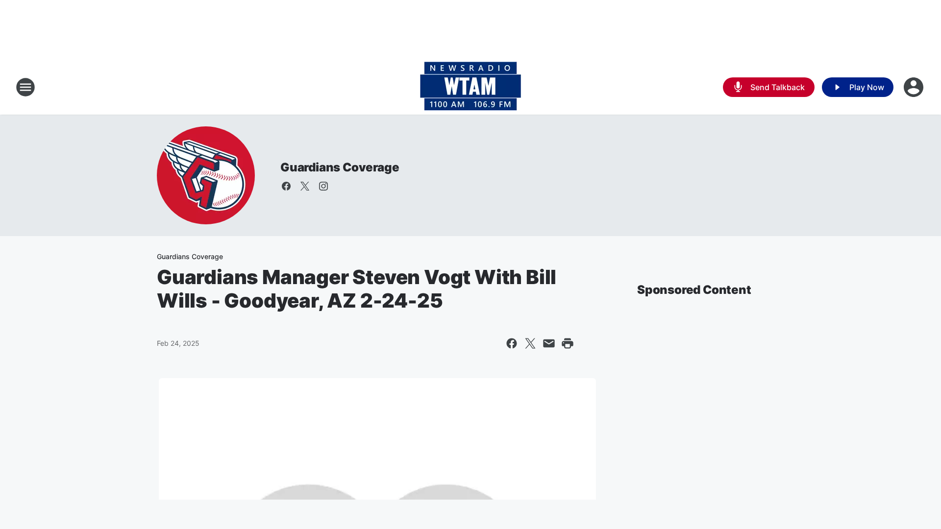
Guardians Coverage (339, 167)
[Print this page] (567, 343)
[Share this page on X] (530, 343)
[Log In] (914, 87)
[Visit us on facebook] (286, 186)
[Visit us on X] (305, 186)
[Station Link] (470, 87)
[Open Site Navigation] (25, 87)
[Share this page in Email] (549, 343)
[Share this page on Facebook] (512, 343)
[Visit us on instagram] (323, 186)
